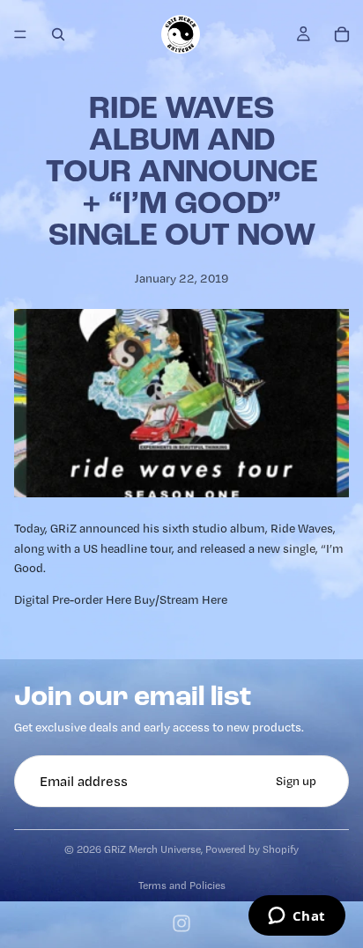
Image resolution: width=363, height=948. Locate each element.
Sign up (296, 781)
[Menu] (20, 34)
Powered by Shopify (252, 849)
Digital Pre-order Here (72, 599)
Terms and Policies (182, 885)
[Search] (58, 34)
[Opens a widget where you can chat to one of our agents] (296, 917)
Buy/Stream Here (180, 599)
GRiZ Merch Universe (152, 849)
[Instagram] (181, 923)
